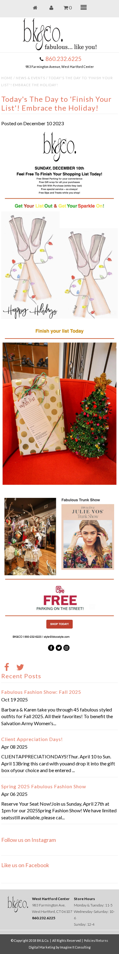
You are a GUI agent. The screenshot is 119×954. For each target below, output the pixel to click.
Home (7, 78)
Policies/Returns (96, 940)
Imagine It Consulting (75, 947)
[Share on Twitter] (20, 667)
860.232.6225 (63, 58)
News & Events (30, 78)
